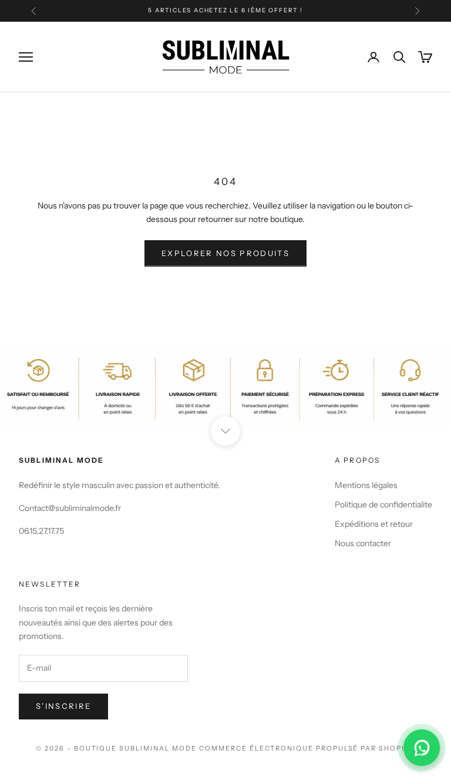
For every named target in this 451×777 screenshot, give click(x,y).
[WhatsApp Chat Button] (421, 747)
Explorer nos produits (225, 253)
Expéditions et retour (374, 524)
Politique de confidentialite (383, 504)
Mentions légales (366, 485)
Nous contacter (363, 543)
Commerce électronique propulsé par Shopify (307, 748)
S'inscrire (63, 706)
